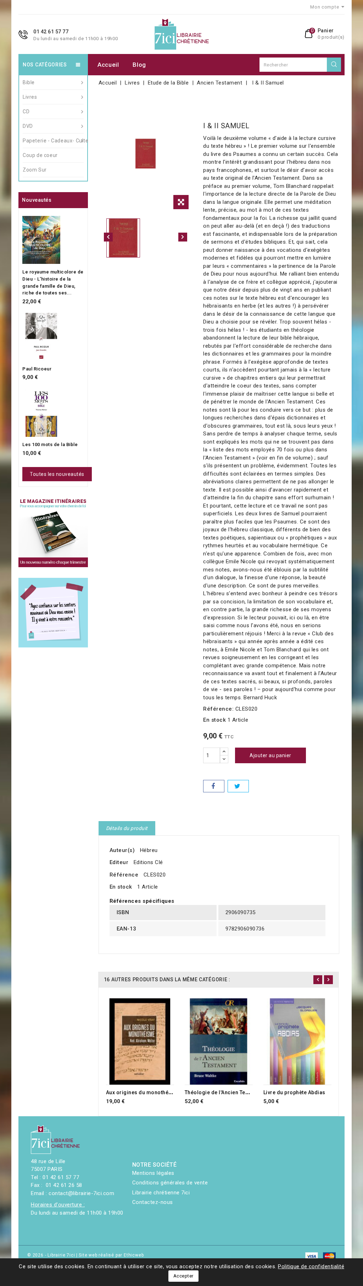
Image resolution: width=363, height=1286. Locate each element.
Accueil (108, 64)
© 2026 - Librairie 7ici (51, 1255)
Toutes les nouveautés (57, 474)
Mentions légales (153, 1173)
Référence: (218, 709)
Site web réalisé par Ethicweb (111, 1255)
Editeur (119, 862)
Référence (124, 875)
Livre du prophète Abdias (294, 1092)
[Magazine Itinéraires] (53, 532)
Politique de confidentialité (311, 1266)
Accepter (183, 1276)
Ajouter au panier (270, 755)
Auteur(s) (122, 850)
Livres (30, 97)
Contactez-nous (152, 1202)
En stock (214, 720)
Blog (139, 64)
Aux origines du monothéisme (143, 1092)
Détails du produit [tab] (127, 828)
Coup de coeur (40, 155)
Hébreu (149, 850)
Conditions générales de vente (170, 1182)
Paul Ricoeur (36, 368)
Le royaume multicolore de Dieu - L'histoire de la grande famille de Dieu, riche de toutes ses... (53, 282)
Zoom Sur (35, 170)
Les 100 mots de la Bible (50, 444)
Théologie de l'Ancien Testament (225, 1092)
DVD (28, 126)
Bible (29, 82)
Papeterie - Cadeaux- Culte (53, 140)
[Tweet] (238, 786)
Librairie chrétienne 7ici (161, 1192)
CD (26, 111)
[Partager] (213, 786)
